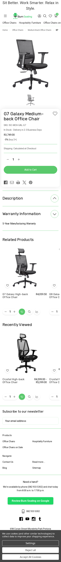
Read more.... (38, 462)
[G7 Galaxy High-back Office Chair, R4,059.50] (25, 268)
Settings (30, 543)
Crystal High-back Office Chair (13, 381)
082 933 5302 (35, 487)
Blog (5, 468)
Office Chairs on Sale (13, 447)
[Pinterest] (32, 182)
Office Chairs (9, 22)
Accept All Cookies (30, 557)
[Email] (13, 182)
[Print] (19, 182)
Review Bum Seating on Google (30, 501)
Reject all (30, 550)
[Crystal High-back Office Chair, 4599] (25, 353)
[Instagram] (35, 519)
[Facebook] (7, 182)
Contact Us (8, 462)
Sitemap (36, 468)
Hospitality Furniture (30, 22)
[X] (26, 182)
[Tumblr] (40, 519)
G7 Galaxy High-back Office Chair (15, 296)
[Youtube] (28, 519)
